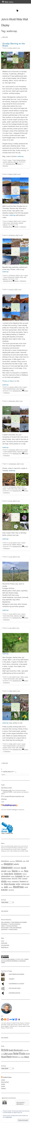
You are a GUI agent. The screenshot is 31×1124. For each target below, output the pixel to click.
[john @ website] (19, 1019)
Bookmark (18, 1050)
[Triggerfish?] (15, 977)
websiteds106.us (10, 164)
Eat (27, 1050)
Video (22, 1057)
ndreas (2, 926)
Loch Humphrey (20, 746)
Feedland (3, 1088)
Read (3, 1056)
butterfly (16, 864)
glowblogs (18, 873)
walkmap (20, 156)
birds (2, 864)
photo (21, 277)
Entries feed (4, 943)
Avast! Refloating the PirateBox (19, 922)
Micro (22, 677)
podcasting (15, 881)
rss (2, 884)
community (16, 868)
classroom (7, 867)
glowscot (24, 874)
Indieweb (19, 876)
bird (27, 861)
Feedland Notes (7, 1077)
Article (4, 1049)
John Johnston (4, 911)
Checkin (24, 1050)
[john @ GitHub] (2, 1019)
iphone (27, 876)
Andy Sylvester (4, 927)
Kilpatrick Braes (21, 160)
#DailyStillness (5, 861)
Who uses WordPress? (15, 927)
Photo (22, 1053)
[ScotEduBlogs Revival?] (15, 991)
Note (15, 1053)
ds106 (23, 867)
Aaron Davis (12, 861)
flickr (22, 871)
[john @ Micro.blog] (5, 1019)
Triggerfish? (11, 979)
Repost (15, 1057)
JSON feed (4, 799)
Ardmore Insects (13, 929)
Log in (2, 941)
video (2, 887)
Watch (26, 1056)
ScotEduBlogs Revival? (14, 993)
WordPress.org (4, 947)
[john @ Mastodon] (16, 1019)
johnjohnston (4, 924)
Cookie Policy (8, 1117)
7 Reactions (6, 393)
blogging (8, 863)
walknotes (22, 616)
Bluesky (19, 164)
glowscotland (5, 876)
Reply (9, 1056)
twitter (18, 884)
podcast (9, 881)
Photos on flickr (7, 381)
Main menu (9, 2)
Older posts (4, 37)
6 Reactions (6, 492)
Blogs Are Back (5, 1082)
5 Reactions (23, 227)
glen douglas (14, 223)
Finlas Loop (11, 277)
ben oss (9, 544)
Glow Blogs (8, 873)
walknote (15, 162)
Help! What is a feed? (6, 787)
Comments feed (5, 945)
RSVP (19, 1057)
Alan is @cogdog (5, 922)
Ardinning (19, 861)
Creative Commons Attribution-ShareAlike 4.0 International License (15, 960)
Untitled (3, 1080)
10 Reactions (6, 751)
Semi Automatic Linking (14, 988)
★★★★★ (11, 890)
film (19, 871)
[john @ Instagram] (8, 1019)
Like (5, 1053)
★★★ (26, 887)
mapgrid (5, 162)
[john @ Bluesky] (13, 1019)
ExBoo (9, 871)
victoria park (25, 884)
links (19, 878)
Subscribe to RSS (7, 790)
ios (24, 876)
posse (9, 160)
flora (26, 870)
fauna (8, 223)
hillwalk (14, 544)
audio (24, 861)
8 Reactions (6, 682)
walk (25, 277)
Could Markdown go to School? (16, 983)
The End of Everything (14, 924)
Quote (28, 1054)
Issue (2, 1053)
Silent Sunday (9, 884)
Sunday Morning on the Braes (13, 44)
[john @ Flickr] (11, 1019)
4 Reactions (23, 281)
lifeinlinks (14, 878)
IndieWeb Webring (7, 771)
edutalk (4, 871)
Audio (11, 1050)
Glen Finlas (14, 489)
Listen (10, 1053)
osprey (9, 747)
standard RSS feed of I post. (14, 796)
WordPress (18, 886)
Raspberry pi (23, 881)
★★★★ (4, 889)
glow (2, 874)
